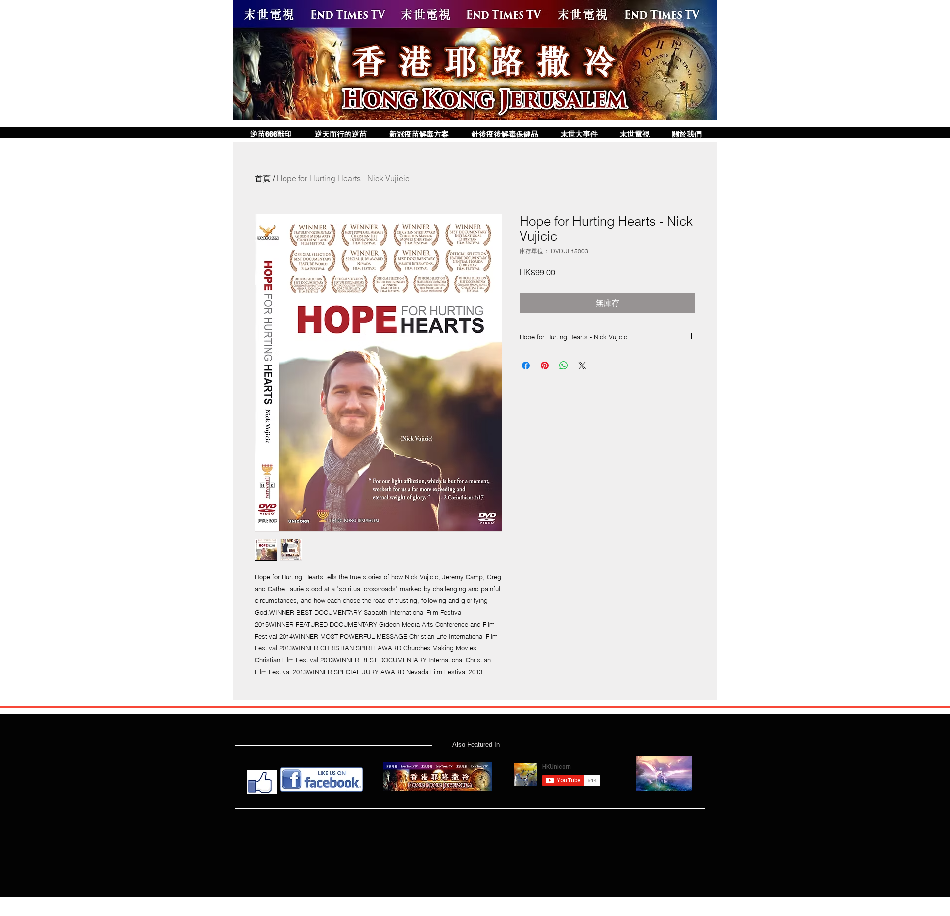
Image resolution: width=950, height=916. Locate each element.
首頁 (263, 178)
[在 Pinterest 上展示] (545, 365)
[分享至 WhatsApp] (564, 365)
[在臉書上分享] (526, 365)
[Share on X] (582, 365)
